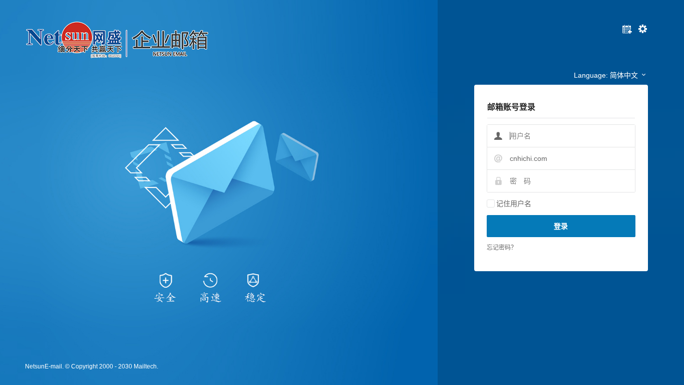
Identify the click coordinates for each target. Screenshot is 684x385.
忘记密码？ (502, 247)
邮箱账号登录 (511, 107)
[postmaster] (642, 32)
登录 (561, 226)
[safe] (627, 32)
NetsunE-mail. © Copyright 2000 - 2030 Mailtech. (91, 366)
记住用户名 (513, 204)
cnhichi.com (528, 158)
